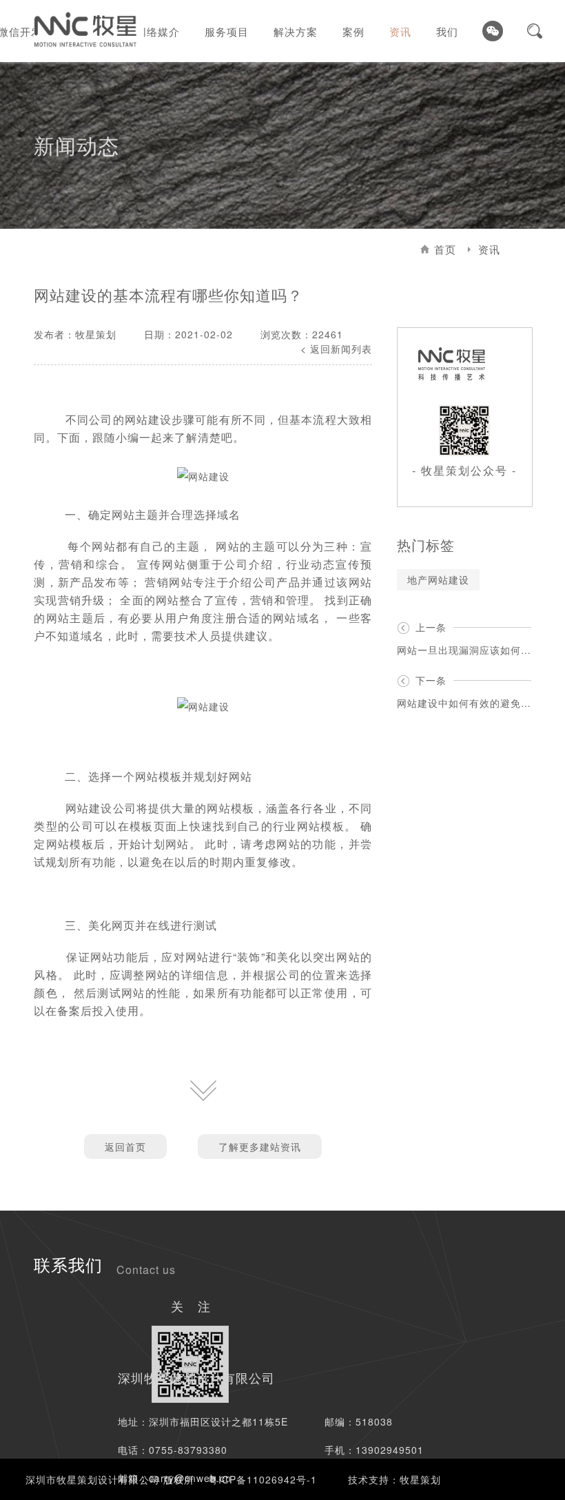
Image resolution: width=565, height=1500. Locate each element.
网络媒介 (158, 31)
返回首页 (125, 1146)
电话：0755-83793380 (172, 1450)
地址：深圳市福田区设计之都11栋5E (203, 1421)
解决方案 (296, 31)
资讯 (400, 31)
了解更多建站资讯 (259, 1146)
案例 (353, 31)
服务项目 (227, 31)
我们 (447, 31)
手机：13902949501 (374, 1450)
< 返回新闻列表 (336, 349)
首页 (445, 249)
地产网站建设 (438, 579)
